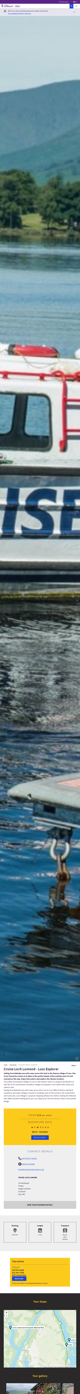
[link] (71, 6)
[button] (76, 6)
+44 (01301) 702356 (29, 1158)
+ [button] (6, 1312)
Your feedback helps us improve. (19, 13)
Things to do (13, 1065)
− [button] (6, 1316)
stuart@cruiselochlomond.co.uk (31, 1169)
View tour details (28, 1164)
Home (5, 1065)
